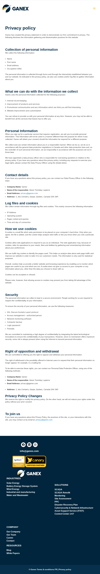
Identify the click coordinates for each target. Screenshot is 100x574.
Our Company (13, 531)
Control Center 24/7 (64, 513)
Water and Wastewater (17, 495)
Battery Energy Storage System (22, 486)
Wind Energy (13, 489)
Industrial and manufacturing (21, 492)
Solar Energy (13, 483)
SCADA (58, 489)
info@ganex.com (29, 451)
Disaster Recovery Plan (66, 504)
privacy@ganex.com (29, 193)
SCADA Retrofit (62, 492)
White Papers (13, 553)
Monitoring (60, 495)
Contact (10, 540)
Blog (9, 550)
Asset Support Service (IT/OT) (69, 510)
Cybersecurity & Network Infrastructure (74, 507)
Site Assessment (63, 498)
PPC (57, 501)
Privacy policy (65, 569)
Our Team (11, 534)
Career (10, 537)
